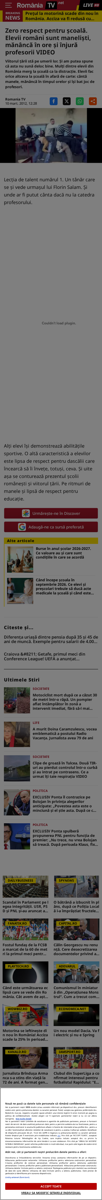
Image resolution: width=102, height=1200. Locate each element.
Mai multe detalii (23, 1118)
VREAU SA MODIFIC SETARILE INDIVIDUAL (51, 1193)
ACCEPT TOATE (51, 1186)
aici (59, 1135)
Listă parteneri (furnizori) (17, 1177)
